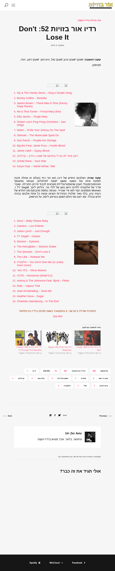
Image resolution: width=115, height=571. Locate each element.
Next (10, 416)
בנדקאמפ (46, 275)
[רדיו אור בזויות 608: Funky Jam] (87, 338)
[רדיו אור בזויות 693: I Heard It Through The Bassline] (28, 338)
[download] (63, 85)
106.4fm (57, 316)
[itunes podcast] (53, 85)
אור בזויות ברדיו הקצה (89, 20)
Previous (103, 416)
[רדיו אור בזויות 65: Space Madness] (58, 338)
